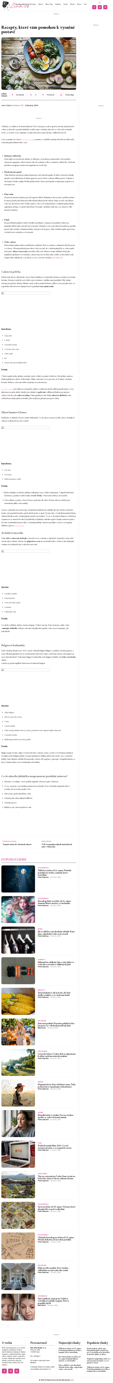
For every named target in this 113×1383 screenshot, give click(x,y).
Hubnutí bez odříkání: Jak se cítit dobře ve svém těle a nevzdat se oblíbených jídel (56, 963)
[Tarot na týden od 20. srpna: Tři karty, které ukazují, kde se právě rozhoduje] (18, 1215)
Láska (40, 1112)
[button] (99, 3)
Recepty (41, 990)
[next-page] (7, 1326)
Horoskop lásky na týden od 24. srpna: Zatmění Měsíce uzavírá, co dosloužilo (54, 902)
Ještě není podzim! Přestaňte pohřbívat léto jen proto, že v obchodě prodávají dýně (56, 1024)
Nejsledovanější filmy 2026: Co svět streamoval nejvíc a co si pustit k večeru (54, 1146)
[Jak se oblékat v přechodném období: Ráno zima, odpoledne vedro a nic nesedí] (18, 940)
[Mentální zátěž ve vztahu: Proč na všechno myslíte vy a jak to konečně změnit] (18, 1123)
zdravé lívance (19, 525)
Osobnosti (42, 1296)
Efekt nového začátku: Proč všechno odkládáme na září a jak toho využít (53, 1269)
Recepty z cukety (7, 389)
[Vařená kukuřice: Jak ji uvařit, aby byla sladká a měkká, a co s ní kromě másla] (18, 1001)
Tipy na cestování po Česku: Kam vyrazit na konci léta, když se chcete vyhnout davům (56, 1177)
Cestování (42, 1051)
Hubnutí (41, 959)
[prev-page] (3, 1326)
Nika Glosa (42, 1028)
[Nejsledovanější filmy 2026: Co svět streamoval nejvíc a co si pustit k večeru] (18, 1154)
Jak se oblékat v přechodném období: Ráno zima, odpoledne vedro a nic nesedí (56, 932)
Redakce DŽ (17, 105)
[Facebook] (94, 7)
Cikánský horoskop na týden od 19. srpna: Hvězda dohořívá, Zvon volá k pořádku (56, 1238)
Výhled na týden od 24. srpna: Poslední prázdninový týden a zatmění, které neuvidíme (54, 872)
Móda (40, 929)
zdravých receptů (27, 139)
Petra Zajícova (43, 877)
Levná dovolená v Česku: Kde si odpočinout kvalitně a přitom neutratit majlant (57, 1055)
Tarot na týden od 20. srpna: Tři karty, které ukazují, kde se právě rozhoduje (56, 1207)
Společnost (43, 868)
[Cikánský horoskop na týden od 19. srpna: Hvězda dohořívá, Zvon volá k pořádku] (18, 1245)
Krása (40, 1082)
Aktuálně (42, 1021)
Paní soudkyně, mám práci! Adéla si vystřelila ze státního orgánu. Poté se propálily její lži (53, 1300)
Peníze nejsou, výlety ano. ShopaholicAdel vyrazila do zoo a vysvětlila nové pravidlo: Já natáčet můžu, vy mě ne (98, 1351)
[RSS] (105, 7)
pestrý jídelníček (57, 257)
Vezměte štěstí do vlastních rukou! (17, 844)
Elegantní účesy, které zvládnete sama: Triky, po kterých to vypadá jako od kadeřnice (57, 1085)
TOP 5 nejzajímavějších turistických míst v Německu (57, 845)
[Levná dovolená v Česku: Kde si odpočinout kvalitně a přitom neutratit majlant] (18, 1062)
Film (39, 1143)
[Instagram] (100, 7)
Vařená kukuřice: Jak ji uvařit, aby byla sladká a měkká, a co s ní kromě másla (54, 993)
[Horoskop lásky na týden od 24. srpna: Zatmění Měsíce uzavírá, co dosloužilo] (18, 909)
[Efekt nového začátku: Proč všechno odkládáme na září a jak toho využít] (18, 1276)
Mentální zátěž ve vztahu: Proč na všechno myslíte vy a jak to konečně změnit (55, 1116)
